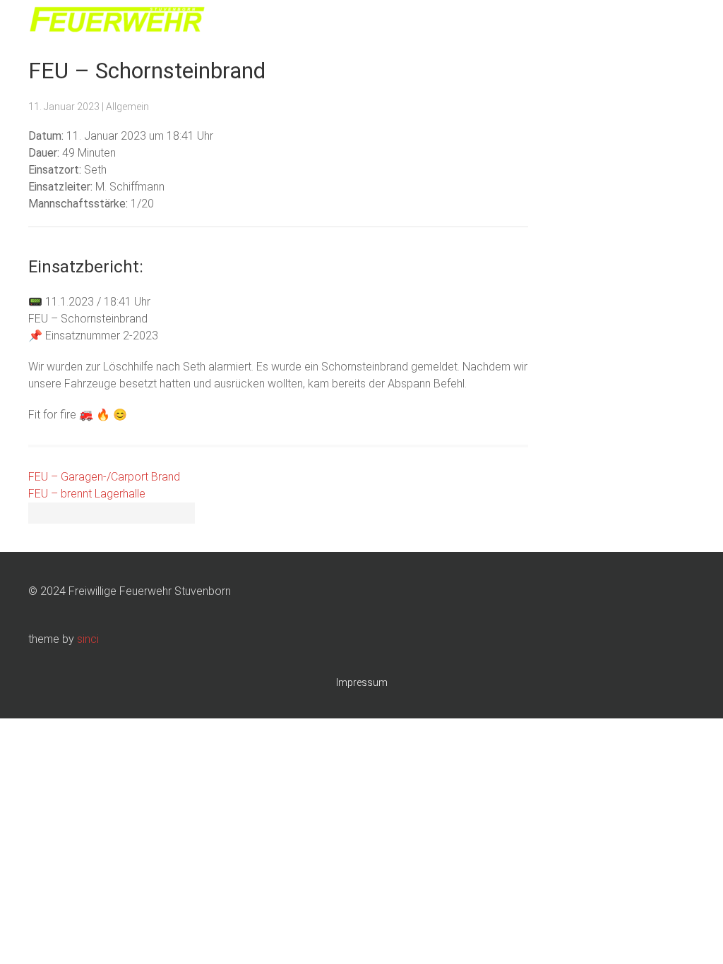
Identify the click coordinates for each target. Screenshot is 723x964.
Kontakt (667, 21)
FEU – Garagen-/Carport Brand (104, 476)
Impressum (362, 682)
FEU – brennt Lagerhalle (86, 493)
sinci (88, 639)
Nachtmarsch (597, 21)
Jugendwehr (518, 21)
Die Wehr (450, 21)
